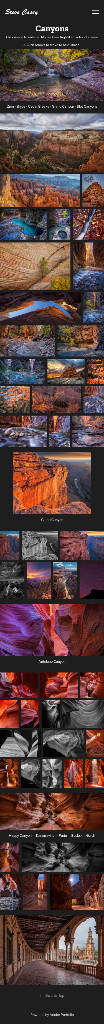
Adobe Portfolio (62, 1014)
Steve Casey (21, 12)
